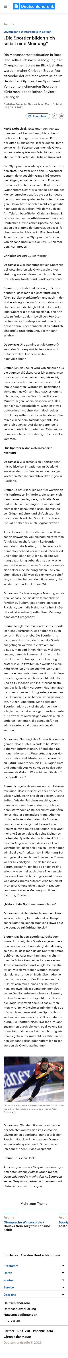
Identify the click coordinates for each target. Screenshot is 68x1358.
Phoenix (39, 1331)
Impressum (12, 1320)
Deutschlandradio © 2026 (23, 1342)
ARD (20, 1331)
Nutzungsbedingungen (20, 1314)
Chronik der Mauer (17, 1336)
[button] (5, 6)
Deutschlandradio (17, 1303)
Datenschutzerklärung (20, 1308)
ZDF (28, 1331)
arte (50, 1331)
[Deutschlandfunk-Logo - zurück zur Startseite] (34, 6)
